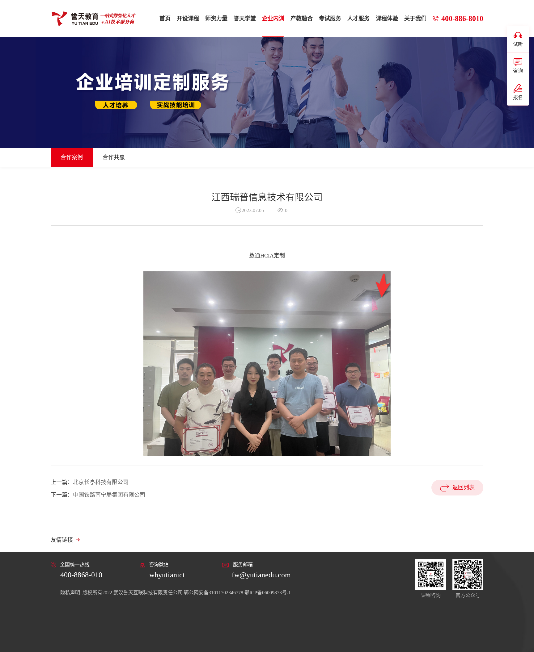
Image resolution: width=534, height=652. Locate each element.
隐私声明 (70, 592)
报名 (518, 97)
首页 (165, 18)
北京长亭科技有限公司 (101, 482)
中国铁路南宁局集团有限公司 (109, 495)
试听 (518, 44)
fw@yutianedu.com (261, 575)
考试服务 (330, 18)
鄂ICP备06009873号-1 (267, 592)
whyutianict (167, 575)
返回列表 (463, 487)
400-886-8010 (462, 19)
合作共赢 (114, 157)
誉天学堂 (245, 18)
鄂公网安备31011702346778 (213, 592)
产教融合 (301, 18)
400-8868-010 (81, 575)
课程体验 (387, 18)
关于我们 (415, 18)
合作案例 (72, 157)
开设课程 (188, 18)
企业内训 (273, 18)
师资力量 (216, 18)
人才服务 (358, 18)
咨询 (518, 70)
